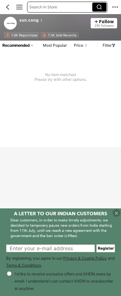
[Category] (19, 7)
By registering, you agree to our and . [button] (60, 262)
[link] (10, 23)
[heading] (53, 20)
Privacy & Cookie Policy (85, 258)
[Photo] (7, 35)
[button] (8, 7)
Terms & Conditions (23, 265)
